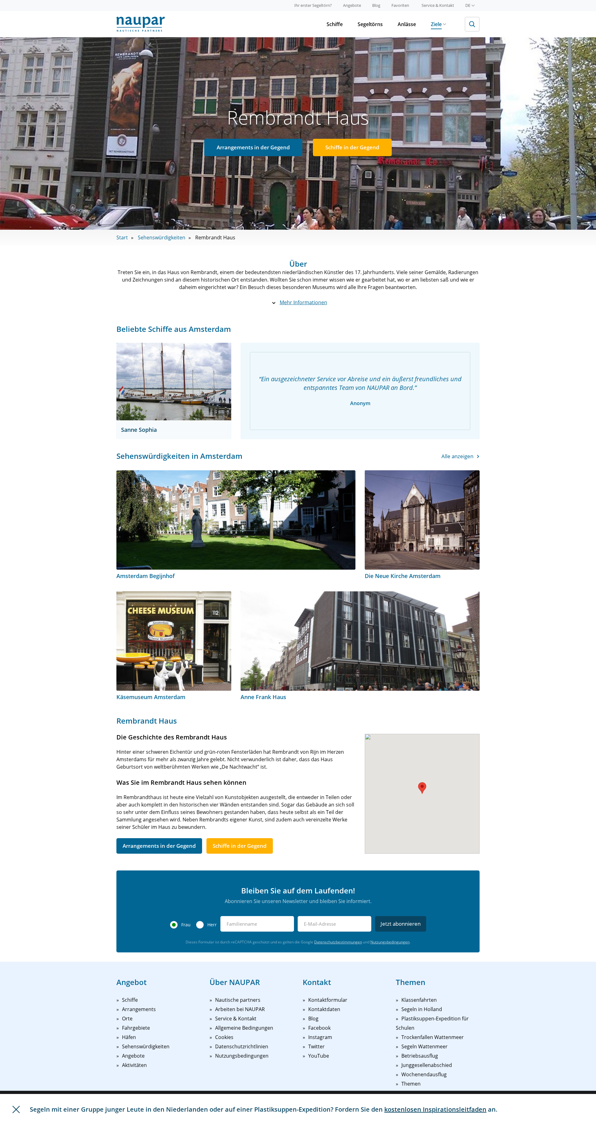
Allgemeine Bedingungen (244, 1027)
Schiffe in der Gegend (352, 147)
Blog (376, 5)
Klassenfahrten (419, 999)
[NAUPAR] (140, 24)
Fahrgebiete (136, 1027)
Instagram (320, 1037)
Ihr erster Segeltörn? (313, 5)
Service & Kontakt (438, 5)
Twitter (316, 1046)
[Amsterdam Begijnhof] (235, 520)
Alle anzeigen (457, 456)
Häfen (129, 1037)
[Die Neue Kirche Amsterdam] (422, 520)
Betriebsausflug (419, 1055)
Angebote (352, 5)
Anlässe (407, 24)
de (467, 5)
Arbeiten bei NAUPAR (240, 1009)
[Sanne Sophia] (173, 381)
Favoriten (400, 5)
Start (122, 237)
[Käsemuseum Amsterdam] (173, 641)
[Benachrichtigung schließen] (16, 1109)
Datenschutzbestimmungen (338, 942)
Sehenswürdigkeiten (161, 237)
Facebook (319, 1027)
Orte (127, 1018)
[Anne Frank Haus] (360, 641)
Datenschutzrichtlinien (241, 1046)
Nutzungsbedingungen (389, 942)
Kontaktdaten (324, 1009)
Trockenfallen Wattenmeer (432, 1037)
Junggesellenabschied (426, 1065)
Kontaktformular (327, 999)
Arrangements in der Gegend (253, 147)
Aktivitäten (134, 1065)
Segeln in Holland (421, 1009)
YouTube (318, 1055)
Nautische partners (237, 999)
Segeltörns (370, 24)
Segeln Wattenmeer (424, 1046)
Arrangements (139, 1009)
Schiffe (335, 24)
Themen (411, 1083)
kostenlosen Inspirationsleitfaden (435, 1109)
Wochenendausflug (424, 1074)
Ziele (436, 24)
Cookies (224, 1037)
